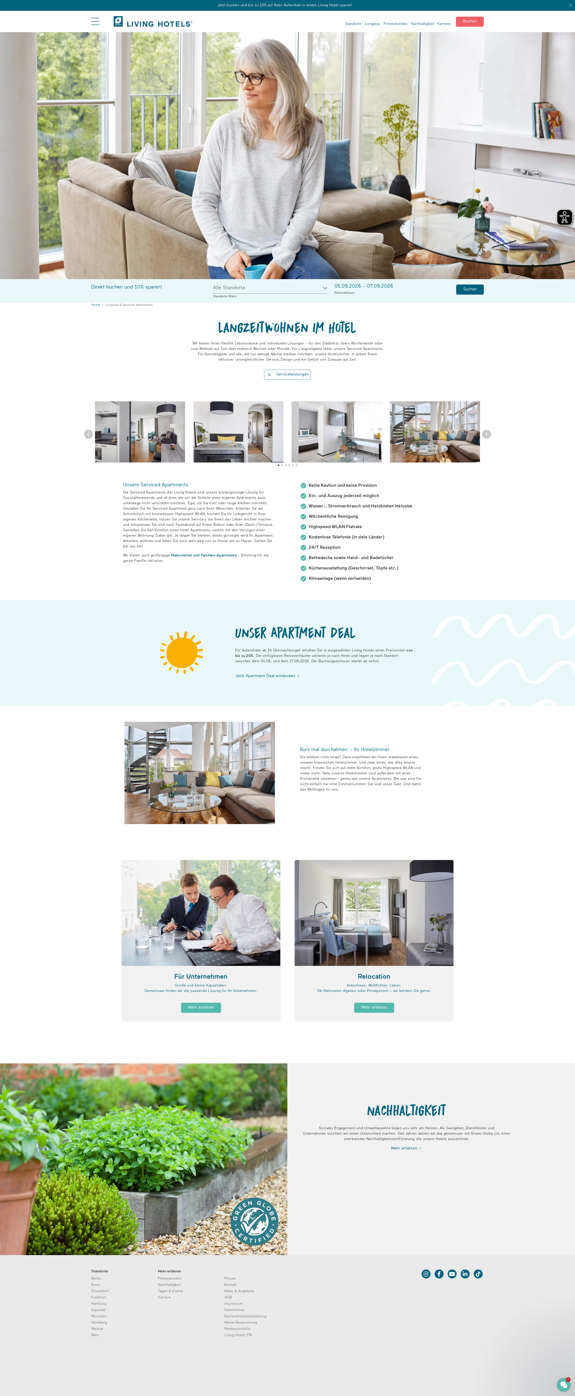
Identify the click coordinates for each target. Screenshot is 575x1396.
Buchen (470, 22)
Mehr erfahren (201, 1008)
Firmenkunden (395, 24)
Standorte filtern (225, 296)
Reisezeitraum (344, 293)
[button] (88, 434)
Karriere (444, 24)
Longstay (372, 24)
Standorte (353, 24)
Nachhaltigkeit (422, 24)
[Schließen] (570, 5)
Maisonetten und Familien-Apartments (204, 555)
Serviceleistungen (292, 375)
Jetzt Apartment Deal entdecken (265, 676)
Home (95, 305)
